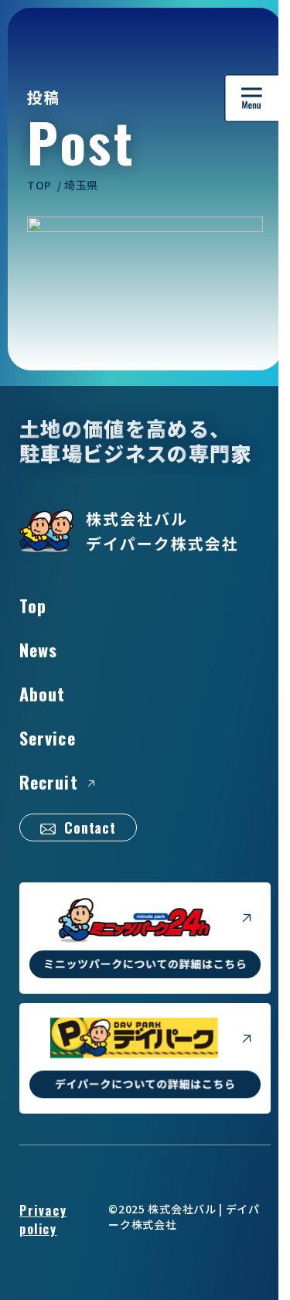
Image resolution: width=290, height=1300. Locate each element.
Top (32, 605)
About (42, 693)
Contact (90, 827)
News (38, 649)
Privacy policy (43, 1219)
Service (47, 737)
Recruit (48, 781)
